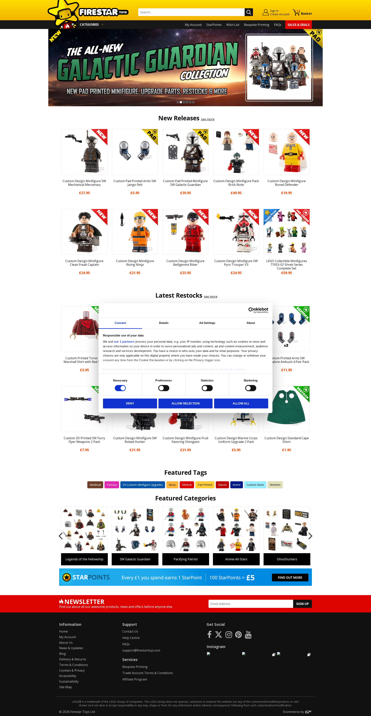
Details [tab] (163, 322)
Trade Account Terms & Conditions (147, 673)
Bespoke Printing (256, 25)
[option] (185, 67)
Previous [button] (51, 67)
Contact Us (130, 631)
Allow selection (186, 403)
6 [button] (193, 102)
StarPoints (214, 25)
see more (207, 119)
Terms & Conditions (73, 665)
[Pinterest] (238, 634)
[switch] (163, 388)
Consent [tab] (120, 322)
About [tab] (251, 322)
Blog (62, 653)
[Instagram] (228, 634)
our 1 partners (124, 341)
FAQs (277, 25)
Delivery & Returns (72, 659)
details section (234, 369)
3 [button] (184, 102)
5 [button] (190, 102)
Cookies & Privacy (72, 670)
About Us (66, 642)
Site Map (65, 687)
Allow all (241, 403)
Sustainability (69, 681)
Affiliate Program (134, 679)
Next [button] (319, 67)
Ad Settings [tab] (207, 322)
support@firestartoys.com (141, 650)
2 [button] (181, 102)
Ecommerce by (294, 712)
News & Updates (71, 648)
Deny (130, 403)
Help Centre (131, 638)
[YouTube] (248, 634)
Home (63, 631)
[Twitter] (218, 634)
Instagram (216, 646)
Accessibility (67, 676)
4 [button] (187, 102)
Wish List (232, 25)
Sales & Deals (299, 25)
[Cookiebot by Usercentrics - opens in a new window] (251, 310)
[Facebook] (209, 634)
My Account (193, 25)
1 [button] (178, 102)
